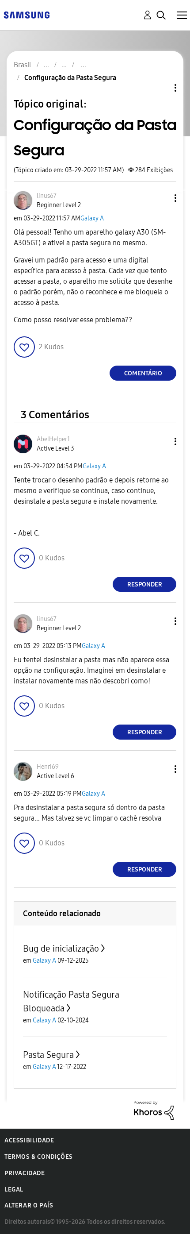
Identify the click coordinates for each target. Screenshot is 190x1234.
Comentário (143, 373)
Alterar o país (28, 1205)
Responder (144, 584)
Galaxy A (92, 218)
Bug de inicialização (61, 948)
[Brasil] (26, 14)
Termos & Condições (38, 1157)
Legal (13, 1189)
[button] (161, 198)
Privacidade (24, 1173)
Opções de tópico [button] (160, 88)
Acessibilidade (29, 1140)
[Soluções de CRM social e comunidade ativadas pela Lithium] (154, 1110)
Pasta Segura (48, 1054)
